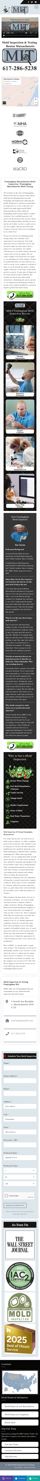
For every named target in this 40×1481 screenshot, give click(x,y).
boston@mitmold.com (22, 1020)
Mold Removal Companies (17, 1414)
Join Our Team (11, 1444)
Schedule (21, 1478)
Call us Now (24, 294)
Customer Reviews (13, 1450)
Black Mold (10, 1422)
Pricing (34, 1478)
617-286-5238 (18, 1033)
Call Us (8, 1478)
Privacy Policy (19, 1467)
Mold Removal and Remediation (19, 1406)
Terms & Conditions (29, 1467)
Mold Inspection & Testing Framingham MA (16, 983)
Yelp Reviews (11, 1456)
